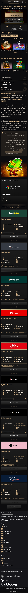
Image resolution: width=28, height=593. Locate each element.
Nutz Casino (5, 451)
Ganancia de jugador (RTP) (7, 82)
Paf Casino (5, 285)
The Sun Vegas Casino (8, 318)
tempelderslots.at (10, 588)
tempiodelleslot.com (18, 590)
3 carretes (14, 35)
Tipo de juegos (4, 87)
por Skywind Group (17, 8)
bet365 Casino (6, 219)
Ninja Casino (5, 252)
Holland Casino (6, 484)
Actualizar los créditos (14, 29)
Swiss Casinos (6, 418)
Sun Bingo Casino (7, 352)
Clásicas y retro (5, 35)
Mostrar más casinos (14, 507)
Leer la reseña (21, 29)
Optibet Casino (6, 385)
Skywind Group (5, 97)
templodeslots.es (8, 590)
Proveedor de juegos (6, 77)
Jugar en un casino (14, 121)
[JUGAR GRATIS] (6, 45)
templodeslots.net (14, 591)
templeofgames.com (21, 588)
